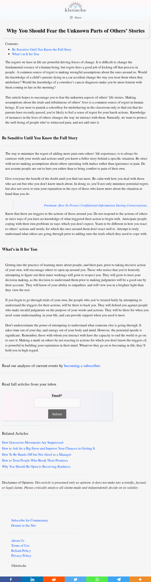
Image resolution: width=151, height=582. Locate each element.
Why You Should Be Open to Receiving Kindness (36, 466)
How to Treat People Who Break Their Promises (35, 460)
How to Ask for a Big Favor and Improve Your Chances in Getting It (48, 448)
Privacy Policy (21, 555)
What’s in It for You (25, 54)
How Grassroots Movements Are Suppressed (32, 442)
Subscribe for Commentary (29, 520)
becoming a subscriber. (82, 365)
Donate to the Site (23, 525)
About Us (17, 540)
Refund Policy (21, 550)
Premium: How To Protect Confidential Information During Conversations (95, 205)
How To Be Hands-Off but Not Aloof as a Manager (36, 454)
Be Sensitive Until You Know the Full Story (42, 49)
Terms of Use (20, 545)
